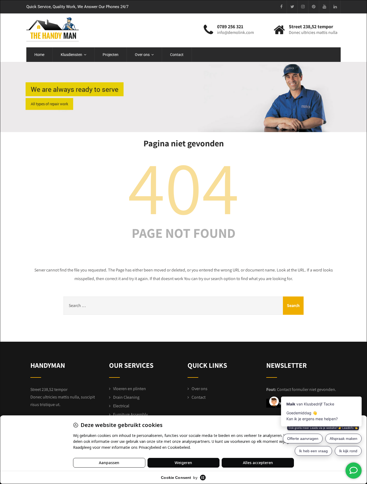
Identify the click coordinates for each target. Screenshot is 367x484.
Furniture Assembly (130, 414)
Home (39, 54)
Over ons (142, 54)
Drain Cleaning (126, 397)
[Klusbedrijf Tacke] (52, 29)
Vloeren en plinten (129, 388)
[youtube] (324, 6)
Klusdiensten (71, 54)
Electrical (121, 406)
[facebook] (281, 6)
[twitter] (292, 6)
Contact (177, 54)
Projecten (110, 54)
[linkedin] (335, 6)
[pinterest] (313, 6)
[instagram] (303, 6)
